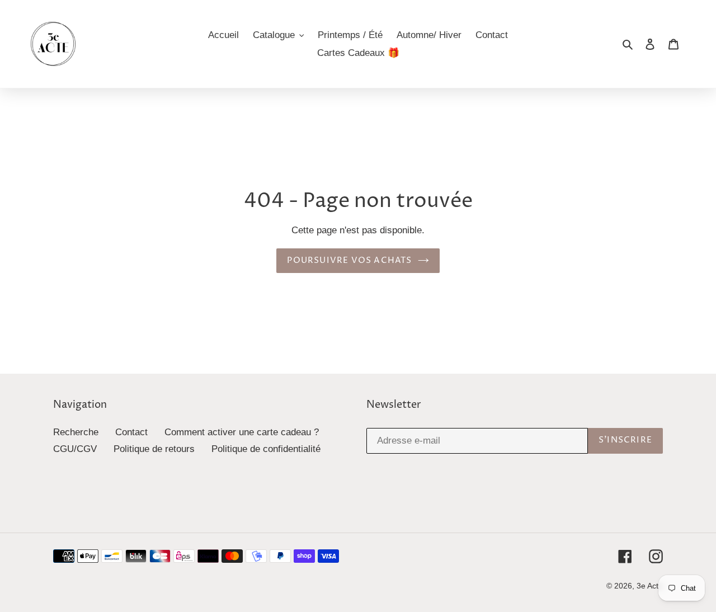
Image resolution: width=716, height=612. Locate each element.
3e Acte (650, 585)
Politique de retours (154, 449)
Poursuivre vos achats (349, 260)
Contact (131, 432)
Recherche (75, 432)
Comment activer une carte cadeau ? (241, 432)
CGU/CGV (75, 449)
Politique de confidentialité (266, 449)
